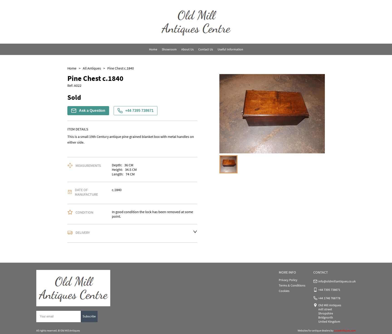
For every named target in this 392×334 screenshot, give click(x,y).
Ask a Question (92, 110)
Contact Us (205, 49)
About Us (187, 49)
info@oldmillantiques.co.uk (337, 281)
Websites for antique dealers (314, 330)
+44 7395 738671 (139, 110)
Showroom (169, 49)
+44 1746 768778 (329, 298)
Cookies (284, 291)
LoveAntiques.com (345, 330)
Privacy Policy (288, 280)
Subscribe (89, 316)
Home (153, 49)
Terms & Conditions (292, 285)
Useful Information (230, 49)
